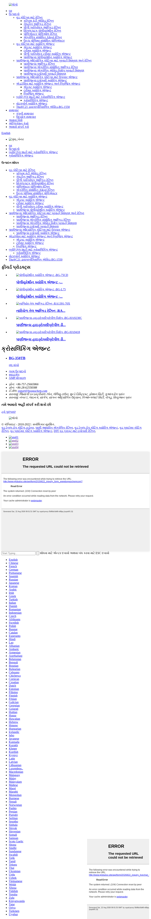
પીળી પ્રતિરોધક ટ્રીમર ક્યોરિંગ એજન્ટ (47, 53)
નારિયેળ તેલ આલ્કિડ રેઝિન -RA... (40, 311)
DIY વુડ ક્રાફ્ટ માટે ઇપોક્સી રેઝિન (74, 431)
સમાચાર (14, 110)
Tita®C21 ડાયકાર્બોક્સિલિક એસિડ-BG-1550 (43, 106)
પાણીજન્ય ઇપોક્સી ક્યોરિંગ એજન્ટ (45, 80)
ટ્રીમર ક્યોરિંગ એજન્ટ (37, 50)
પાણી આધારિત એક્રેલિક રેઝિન (54, 427)
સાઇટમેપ (14, 374)
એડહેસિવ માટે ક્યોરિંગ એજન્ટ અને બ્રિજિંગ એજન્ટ (48, 83)
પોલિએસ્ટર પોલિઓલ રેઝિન (40, 34)
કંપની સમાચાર (25, 113)
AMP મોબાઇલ (17, 377)
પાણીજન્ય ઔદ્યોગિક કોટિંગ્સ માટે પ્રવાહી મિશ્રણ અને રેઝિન (54, 60)
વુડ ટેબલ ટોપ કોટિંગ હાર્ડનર (17, 427)
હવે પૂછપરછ (8, 411)
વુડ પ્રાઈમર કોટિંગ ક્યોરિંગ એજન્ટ (31, 431)
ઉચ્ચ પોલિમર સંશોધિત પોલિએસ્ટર (44, 40)
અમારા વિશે (15, 120)
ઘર (10, 10)
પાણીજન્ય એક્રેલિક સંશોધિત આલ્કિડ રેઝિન (51, 67)
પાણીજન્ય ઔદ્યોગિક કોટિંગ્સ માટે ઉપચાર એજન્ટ (47, 77)
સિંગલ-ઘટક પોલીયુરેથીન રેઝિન (42, 30)
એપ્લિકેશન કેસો (19, 123)
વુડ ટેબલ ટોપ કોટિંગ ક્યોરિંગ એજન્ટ (96, 427)
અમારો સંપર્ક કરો (19, 126)
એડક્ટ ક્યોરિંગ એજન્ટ (38, 47)
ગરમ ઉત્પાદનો (17, 371)
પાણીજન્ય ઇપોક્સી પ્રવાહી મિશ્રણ (45, 73)
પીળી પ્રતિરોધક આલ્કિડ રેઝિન (42, 27)
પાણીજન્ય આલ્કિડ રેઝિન (39, 63)
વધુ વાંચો (14, 365)
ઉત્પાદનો (14, 14)
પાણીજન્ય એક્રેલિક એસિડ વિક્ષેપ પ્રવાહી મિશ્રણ (54, 70)
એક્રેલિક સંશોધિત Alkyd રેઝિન (43, 37)
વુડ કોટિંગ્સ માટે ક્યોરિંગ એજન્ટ (35, 43)
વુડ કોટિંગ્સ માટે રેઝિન (29, 17)
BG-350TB (17, 358)
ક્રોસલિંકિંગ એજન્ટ (36, 100)
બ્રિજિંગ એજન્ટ (34, 93)
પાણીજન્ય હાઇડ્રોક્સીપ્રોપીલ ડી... (41, 325)
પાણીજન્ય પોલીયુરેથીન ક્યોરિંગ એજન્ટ (48, 57)
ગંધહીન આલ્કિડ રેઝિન (37, 24)
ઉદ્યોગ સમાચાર (26, 116)
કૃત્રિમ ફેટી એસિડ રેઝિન (39, 20)
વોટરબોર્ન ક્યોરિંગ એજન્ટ (31, 103)
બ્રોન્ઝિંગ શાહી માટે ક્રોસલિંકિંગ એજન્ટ (40, 97)
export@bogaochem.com (32, 390)
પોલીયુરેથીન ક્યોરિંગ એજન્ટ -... (39, 282)
